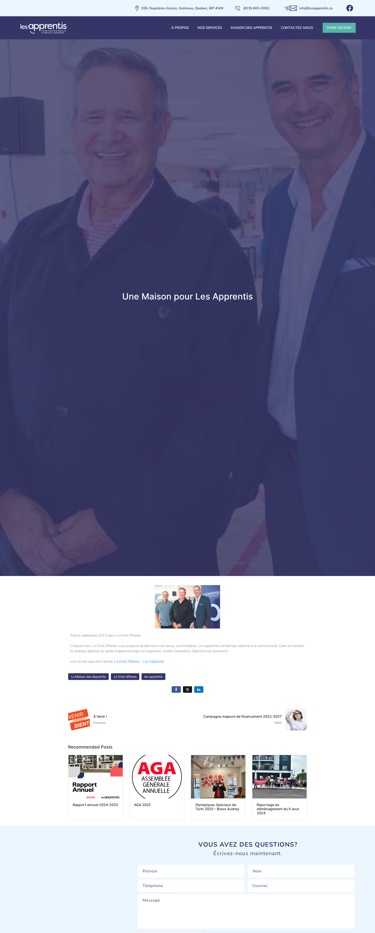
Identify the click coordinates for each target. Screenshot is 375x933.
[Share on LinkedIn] (198, 689)
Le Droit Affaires (125, 676)
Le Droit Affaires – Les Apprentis (139, 661)
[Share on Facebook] (176, 689)
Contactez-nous (297, 27)
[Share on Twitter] (187, 689)
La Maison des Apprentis (88, 676)
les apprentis (153, 676)
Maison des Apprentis (251, 27)
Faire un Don (339, 27)
